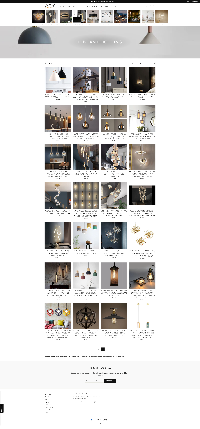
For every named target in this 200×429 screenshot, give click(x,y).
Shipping (47, 402)
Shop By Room (91, 6)
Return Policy (48, 404)
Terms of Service (49, 407)
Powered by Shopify (100, 423)
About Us (47, 397)
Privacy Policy (48, 410)
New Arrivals (106, 6)
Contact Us (48, 394)
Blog (46, 399)
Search (46, 412)
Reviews (1, 409)
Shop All (62, 6)
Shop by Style (74, 6)
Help (117, 6)
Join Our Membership (192, 1)
